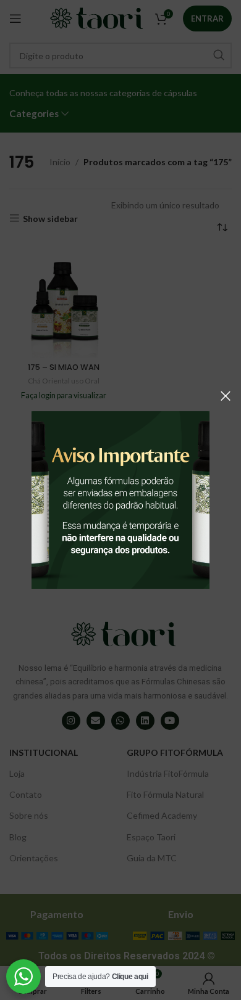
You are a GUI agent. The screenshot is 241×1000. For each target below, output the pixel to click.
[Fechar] (225, 395)
